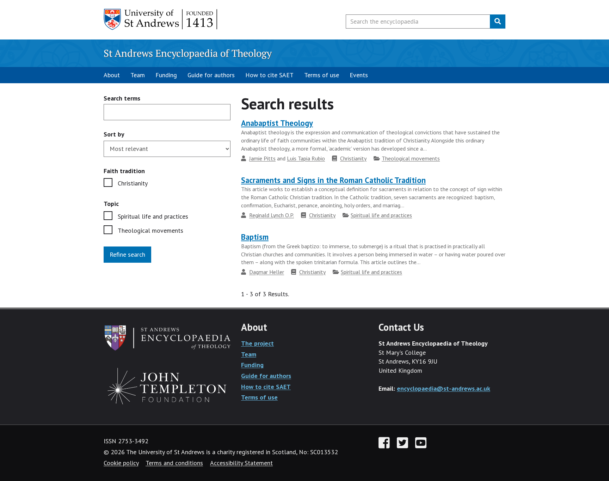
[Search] (497, 21)
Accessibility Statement (241, 463)
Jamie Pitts (262, 158)
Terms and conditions (174, 463)
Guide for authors (211, 75)
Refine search (127, 254)
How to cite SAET (269, 75)
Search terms (122, 98)
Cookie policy (121, 463)
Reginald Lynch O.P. (271, 215)
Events (359, 75)
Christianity (133, 183)
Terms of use (321, 75)
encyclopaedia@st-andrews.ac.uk (443, 388)
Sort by (114, 134)
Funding (166, 75)
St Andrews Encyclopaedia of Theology (188, 53)
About (112, 75)
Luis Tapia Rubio (306, 158)
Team (137, 75)
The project (257, 343)
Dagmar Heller (266, 271)
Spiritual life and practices (153, 216)
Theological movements (150, 230)
